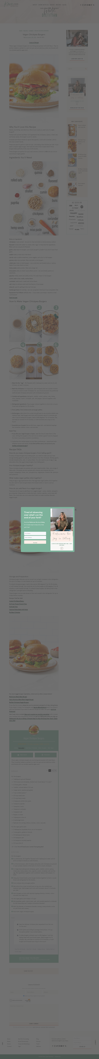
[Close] (75, 509)
